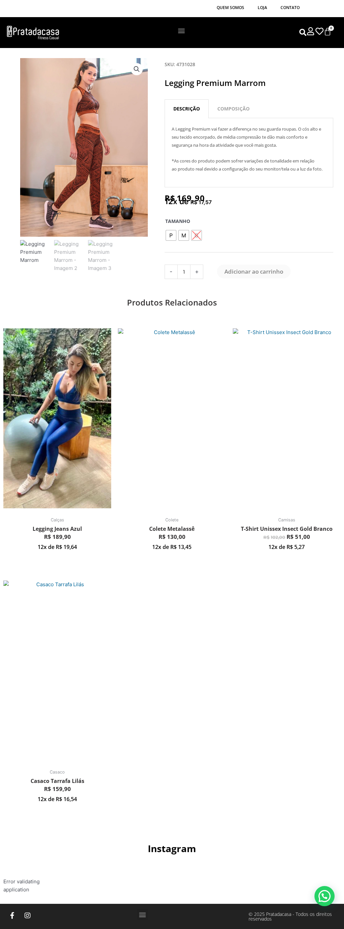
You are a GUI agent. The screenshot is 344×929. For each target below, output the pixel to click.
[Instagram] (27, 915)
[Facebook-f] (12, 915)
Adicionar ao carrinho (253, 271)
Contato (290, 7)
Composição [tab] (233, 108)
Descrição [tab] (186, 108)
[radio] (171, 235)
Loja (262, 7)
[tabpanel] (249, 153)
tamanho (177, 221)
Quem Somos (230, 7)
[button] (181, 30)
